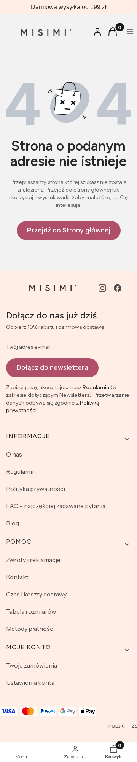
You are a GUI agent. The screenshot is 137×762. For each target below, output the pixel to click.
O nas (14, 454)
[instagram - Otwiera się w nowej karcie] (102, 288)
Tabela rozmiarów (31, 611)
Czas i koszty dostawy (36, 594)
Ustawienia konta (30, 682)
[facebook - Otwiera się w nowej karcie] (117, 288)
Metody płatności (30, 628)
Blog (12, 523)
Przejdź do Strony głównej (68, 230)
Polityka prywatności (35, 488)
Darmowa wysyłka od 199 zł (69, 7)
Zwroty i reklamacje (33, 560)
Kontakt (17, 577)
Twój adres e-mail (28, 346)
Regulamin (96, 387)
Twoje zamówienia (31, 665)
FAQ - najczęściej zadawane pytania (55, 506)
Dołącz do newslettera (52, 367)
